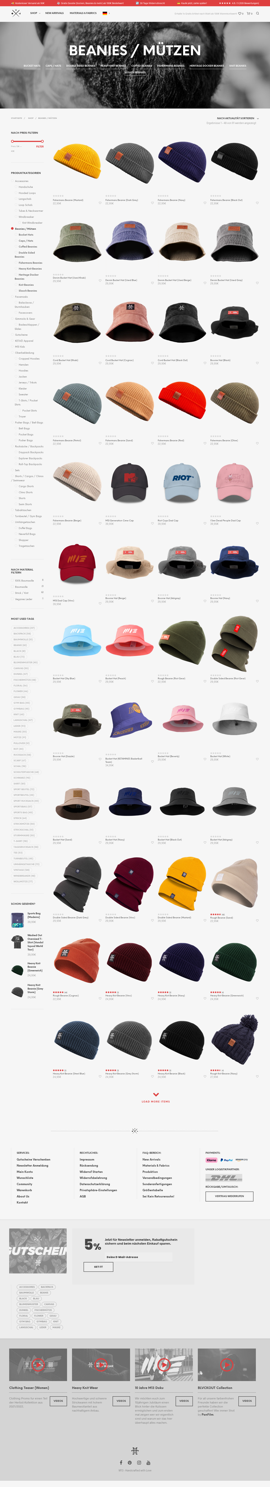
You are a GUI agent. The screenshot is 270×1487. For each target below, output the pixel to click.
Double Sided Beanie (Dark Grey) (70, 917)
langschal (23, 720)
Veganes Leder (23, 599)
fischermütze (25, 680)
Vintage (22, 870)
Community (24, 1184)
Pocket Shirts (29, 411)
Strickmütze (24, 824)
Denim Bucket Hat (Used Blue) (121, 280)
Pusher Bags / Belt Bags (29, 423)
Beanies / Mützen (25, 229)
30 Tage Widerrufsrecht (150, 3)
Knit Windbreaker (32, 223)
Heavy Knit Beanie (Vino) (118, 996)
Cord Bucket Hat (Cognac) (119, 360)
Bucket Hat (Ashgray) (221, 840)
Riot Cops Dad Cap (168, 520)
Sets (17, 470)
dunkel (21, 674)
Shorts (22, 498)
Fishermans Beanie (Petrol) (67, 440)
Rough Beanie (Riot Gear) (171, 678)
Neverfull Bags (27, 534)
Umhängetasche (26, 864)
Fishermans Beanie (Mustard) (68, 200)
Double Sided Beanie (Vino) (120, 917)
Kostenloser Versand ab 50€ (27, 3)
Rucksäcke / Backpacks (29, 446)
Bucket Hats (26, 235)
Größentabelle (153, 1190)
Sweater (23, 395)
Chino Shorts (26, 492)
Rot (19, 749)
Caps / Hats (26, 241)
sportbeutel (24, 795)
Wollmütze (23, 881)
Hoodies (23, 371)
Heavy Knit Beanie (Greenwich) (227, 996)
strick (20, 818)
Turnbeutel (23, 859)
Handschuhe (26, 187)
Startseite (16, 118)
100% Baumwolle (24, 581)
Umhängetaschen (25, 522)
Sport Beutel (24, 789)
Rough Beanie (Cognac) (66, 996)
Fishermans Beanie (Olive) (224, 440)
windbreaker (24, 876)
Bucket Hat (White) (220, 756)
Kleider (23, 389)
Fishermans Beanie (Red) (171, 440)
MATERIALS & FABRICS (83, 13)
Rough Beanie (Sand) (221, 918)
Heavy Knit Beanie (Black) (171, 1074)
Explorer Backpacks (30, 458)
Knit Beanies (26, 285)
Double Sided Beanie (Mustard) (174, 917)
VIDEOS (58, 1401)
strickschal (23, 830)
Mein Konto (25, 1172)
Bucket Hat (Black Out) (170, 840)
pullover (22, 743)
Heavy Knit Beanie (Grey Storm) (122, 1074)
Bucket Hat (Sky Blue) (64, 678)
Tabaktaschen (23, 510)
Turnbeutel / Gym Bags (28, 516)
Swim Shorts (25, 504)
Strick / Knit (21, 593)
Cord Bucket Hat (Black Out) (173, 360)
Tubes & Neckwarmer (31, 211)
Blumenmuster (26, 662)
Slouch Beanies (28, 291)
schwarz (22, 778)
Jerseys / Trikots (28, 383)
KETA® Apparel (24, 341)
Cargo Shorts (26, 486)
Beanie (20, 645)
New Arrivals (54, 13)
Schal (20, 766)
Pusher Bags (26, 440)
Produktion (150, 1172)
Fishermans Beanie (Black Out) (226, 200)
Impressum (87, 1159)
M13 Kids (20, 347)
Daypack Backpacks (31, 452)
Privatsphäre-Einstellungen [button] (98, 1190)
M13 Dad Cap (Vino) (63, 601)
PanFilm (207, 1414)
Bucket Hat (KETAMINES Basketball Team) (123, 760)
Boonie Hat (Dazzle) (63, 756)
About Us (23, 1196)
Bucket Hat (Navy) (115, 840)
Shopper (23, 540)
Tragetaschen (26, 546)
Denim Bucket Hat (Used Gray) (226, 280)
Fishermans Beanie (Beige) (67, 520)
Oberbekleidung (24, 353)
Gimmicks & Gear (25, 319)
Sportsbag (23, 807)
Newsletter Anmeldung (32, 1165)
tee (18, 853)
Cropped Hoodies (29, 359)
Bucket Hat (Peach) (115, 678)
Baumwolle (21, 587)
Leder (20, 726)
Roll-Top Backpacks (30, 464)
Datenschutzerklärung (95, 1184)
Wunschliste (25, 1178)
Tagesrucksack (26, 847)
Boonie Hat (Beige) (115, 598)
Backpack (22, 634)
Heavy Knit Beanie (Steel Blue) (69, 1074)
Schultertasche (26, 772)
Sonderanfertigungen (157, 1184)
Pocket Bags (26, 435)
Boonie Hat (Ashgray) (169, 598)
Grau (20, 697)
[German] (105, 13)
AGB (83, 1196)
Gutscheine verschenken (33, 1159)
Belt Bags (24, 428)
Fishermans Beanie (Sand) (119, 440)
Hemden (23, 365)
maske (20, 732)
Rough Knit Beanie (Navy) (223, 1074)
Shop (33, 13)
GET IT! (98, 1267)
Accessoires (21, 181)
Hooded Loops (27, 193)
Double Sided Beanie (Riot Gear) (227, 678)
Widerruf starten (91, 1172)
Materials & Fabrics (156, 1165)
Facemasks (21, 297)
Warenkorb (24, 1190)
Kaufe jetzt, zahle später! (192, 3)
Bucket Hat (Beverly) (168, 756)
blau (19, 657)
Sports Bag (23, 812)
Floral (21, 686)
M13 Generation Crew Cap (119, 520)
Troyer (22, 417)
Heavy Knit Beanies (30, 269)
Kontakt (22, 1202)
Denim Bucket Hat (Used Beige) (174, 280)
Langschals (25, 199)
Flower (21, 691)
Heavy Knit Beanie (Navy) (171, 996)
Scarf (20, 760)
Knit (19, 714)
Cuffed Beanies (28, 247)
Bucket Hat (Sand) (62, 840)
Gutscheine (21, 335)
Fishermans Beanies (30, 263)
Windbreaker (26, 217)
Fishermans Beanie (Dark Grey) (121, 200)
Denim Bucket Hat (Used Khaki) (69, 278)
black (20, 651)
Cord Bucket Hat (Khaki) (65, 360)
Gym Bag (22, 703)
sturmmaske (24, 835)
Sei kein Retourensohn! (158, 1196)
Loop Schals (25, 205)
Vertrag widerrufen (229, 1196)
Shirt (19, 784)
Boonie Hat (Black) (220, 360)
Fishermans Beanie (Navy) (171, 200)
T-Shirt (21, 841)
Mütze (20, 737)
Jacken (23, 377)
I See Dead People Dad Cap (225, 520)
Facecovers (25, 313)
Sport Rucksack (26, 801)
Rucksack (22, 755)
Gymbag (21, 709)
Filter (40, 147)
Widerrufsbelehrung (93, 1178)
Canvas (21, 668)
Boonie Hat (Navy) (220, 598)
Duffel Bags (25, 528)
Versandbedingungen (157, 1178)
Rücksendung (89, 1165)
